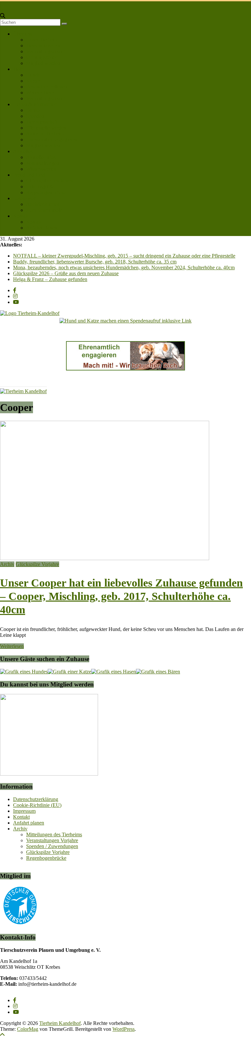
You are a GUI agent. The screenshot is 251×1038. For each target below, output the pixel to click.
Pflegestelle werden (46, 128)
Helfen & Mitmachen (35, 104)
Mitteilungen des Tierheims (54, 834)
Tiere (18, 69)
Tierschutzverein (43, 45)
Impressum (24, 811)
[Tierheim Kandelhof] (3, 4)
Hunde (33, 75)
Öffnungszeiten (42, 57)
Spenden (35, 116)
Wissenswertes (41, 169)
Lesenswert (25, 198)
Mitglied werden (43, 63)
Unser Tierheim (42, 39)
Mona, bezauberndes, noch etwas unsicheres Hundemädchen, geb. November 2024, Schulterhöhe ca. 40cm (124, 267)
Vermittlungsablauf (45, 51)
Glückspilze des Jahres (49, 180)
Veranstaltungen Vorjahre (52, 840)
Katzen (33, 81)
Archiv (7, 564)
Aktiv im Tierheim (45, 133)
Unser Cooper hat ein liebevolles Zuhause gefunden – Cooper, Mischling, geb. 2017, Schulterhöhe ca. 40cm (121, 596)
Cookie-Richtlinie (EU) (37, 805)
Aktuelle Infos (41, 157)
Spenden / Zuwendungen (52, 846)
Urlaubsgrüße (40, 186)
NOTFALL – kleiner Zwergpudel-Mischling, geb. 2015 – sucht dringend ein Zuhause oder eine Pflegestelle (124, 256)
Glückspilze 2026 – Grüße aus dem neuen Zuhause (66, 273)
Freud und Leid (29, 175)
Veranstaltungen (42, 163)
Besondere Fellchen (46, 86)
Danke (33, 110)
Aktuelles (23, 151)
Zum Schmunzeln (44, 210)
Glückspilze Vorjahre (37, 564)
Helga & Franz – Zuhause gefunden (50, 279)
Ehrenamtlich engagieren (51, 139)
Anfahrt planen (41, 227)
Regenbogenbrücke (46, 192)
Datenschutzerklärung (35, 799)
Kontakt (21, 216)
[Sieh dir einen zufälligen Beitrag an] (2, 10)
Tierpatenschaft (42, 122)
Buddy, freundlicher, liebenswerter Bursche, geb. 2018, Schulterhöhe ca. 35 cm (94, 261)
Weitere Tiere (40, 92)
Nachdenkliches (42, 204)
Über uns (22, 34)
